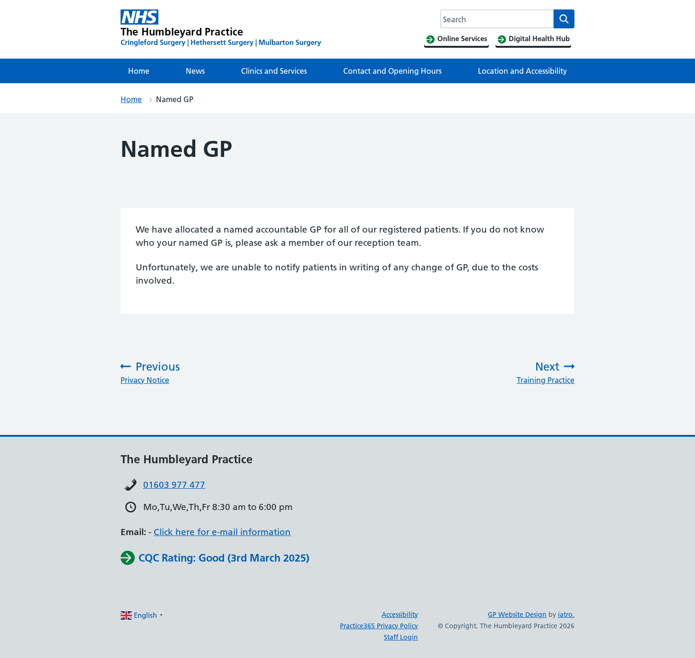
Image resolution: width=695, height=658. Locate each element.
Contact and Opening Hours (392, 71)
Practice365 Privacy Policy (379, 626)
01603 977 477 (174, 484)
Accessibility (400, 614)
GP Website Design (517, 614)
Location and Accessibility (522, 71)
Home (138, 71)
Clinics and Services (274, 71)
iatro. (566, 614)
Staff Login (401, 637)
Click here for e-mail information (222, 532)
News (195, 71)
